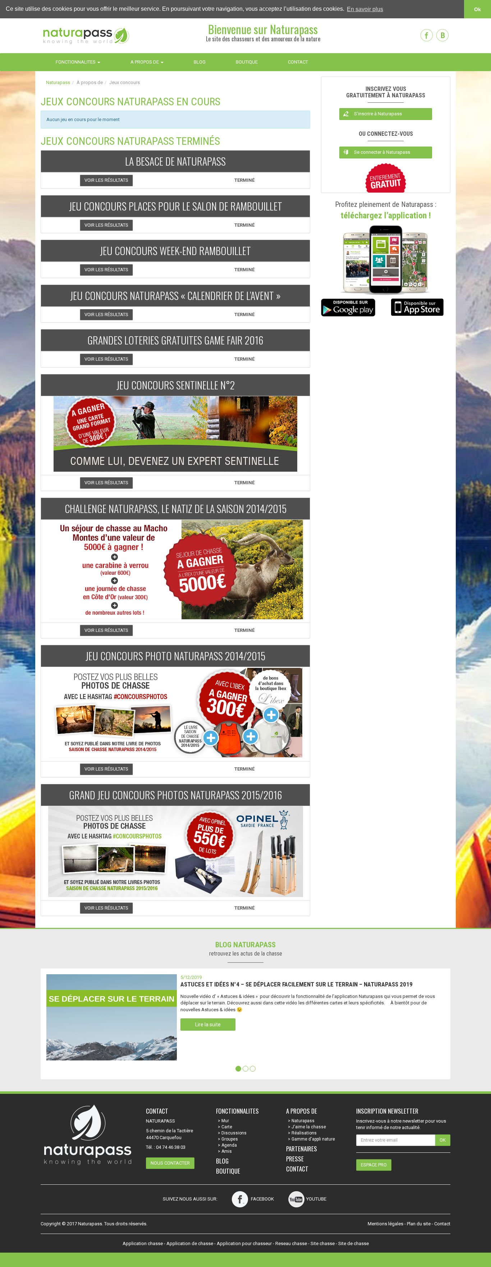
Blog (222, 1160)
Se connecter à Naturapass (382, 152)
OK (443, 1140)
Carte (226, 1126)
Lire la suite (208, 1024)
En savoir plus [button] (365, 9)
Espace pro (374, 1164)
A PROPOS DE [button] (145, 62)
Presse (295, 1158)
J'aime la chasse (309, 1126)
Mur (225, 1120)
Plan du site (419, 1223)
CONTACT (298, 62)
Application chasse (143, 1243)
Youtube (316, 1199)
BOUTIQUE (247, 62)
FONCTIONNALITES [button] (76, 62)
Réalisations (304, 1133)
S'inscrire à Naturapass (378, 113)
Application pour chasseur (244, 1243)
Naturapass (58, 82)
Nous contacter (170, 1163)
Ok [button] (477, 9)
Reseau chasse (291, 1243)
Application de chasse (189, 1243)
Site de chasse (353, 1243)
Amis (226, 1151)
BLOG (200, 62)
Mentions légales (385, 1223)
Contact (297, 1168)
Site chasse (323, 1243)
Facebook (262, 1199)
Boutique (228, 1170)
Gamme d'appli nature (313, 1139)
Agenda (229, 1145)
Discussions (234, 1133)
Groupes (229, 1139)
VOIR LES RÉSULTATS (106, 180)
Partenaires (301, 1148)
